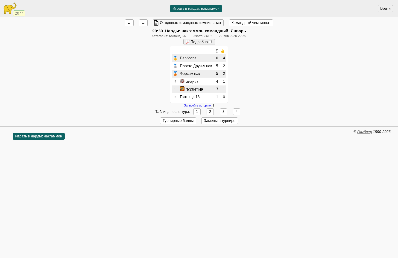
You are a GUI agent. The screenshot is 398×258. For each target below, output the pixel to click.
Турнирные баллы (178, 121)
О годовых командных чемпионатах (190, 23)
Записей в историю (197, 105)
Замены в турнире (219, 121)
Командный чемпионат (251, 23)
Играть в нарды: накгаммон (196, 8)
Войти (385, 8)
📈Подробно (197, 42)
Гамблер (364, 132)
